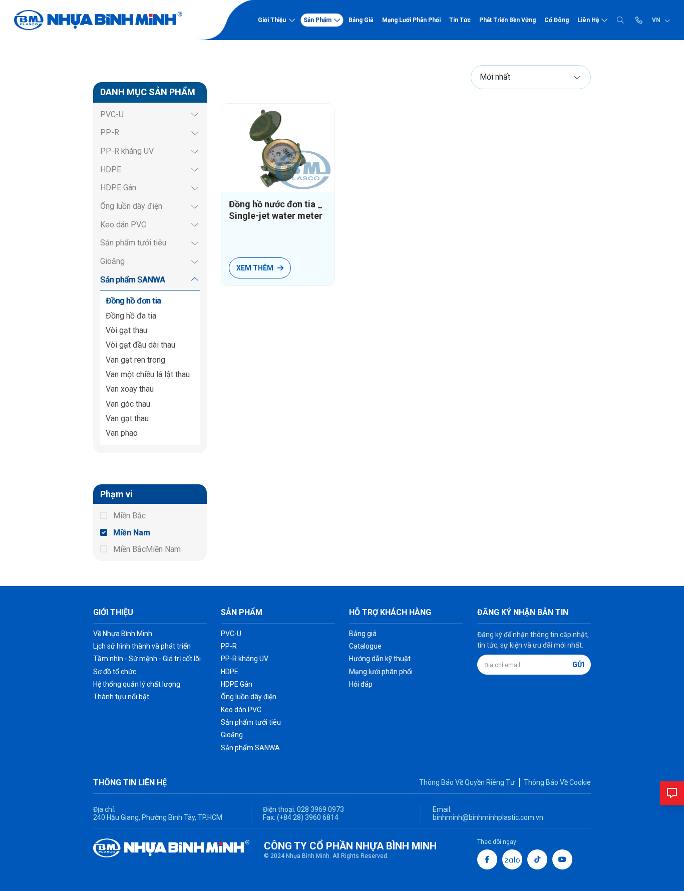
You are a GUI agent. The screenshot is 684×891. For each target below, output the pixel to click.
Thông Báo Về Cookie (557, 782)
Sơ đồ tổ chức (114, 672)
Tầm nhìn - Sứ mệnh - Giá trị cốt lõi (147, 659)
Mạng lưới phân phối (411, 20)
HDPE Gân (118, 187)
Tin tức (460, 20)
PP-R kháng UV (127, 151)
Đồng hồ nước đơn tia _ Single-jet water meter (275, 210)
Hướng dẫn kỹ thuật (380, 659)
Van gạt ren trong (135, 360)
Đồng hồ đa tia (131, 316)
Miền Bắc (129, 515)
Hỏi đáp (361, 684)
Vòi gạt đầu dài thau (140, 345)
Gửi (578, 665)
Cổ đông (556, 20)
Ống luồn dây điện (131, 206)
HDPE (110, 169)
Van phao (122, 433)
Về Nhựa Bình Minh (122, 634)
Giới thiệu (272, 20)
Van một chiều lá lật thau (148, 374)
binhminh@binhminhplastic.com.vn (488, 817)
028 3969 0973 (319, 809)
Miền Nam (131, 532)
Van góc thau (128, 404)
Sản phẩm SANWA (132, 279)
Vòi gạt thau (126, 330)
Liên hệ (588, 20)
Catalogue (365, 646)
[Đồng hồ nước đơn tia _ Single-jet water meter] (277, 148)
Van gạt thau (127, 418)
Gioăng (112, 261)
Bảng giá (361, 20)
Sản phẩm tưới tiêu (133, 242)
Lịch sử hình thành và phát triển (142, 646)
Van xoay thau (130, 389)
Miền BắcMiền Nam (147, 549)
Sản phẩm (317, 20)
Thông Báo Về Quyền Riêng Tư (467, 782)
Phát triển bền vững (507, 20)
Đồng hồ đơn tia (133, 301)
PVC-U (112, 114)
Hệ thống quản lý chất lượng (136, 684)
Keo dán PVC (123, 224)
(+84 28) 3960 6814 (307, 817)
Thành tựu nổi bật (121, 697)
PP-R (109, 132)
